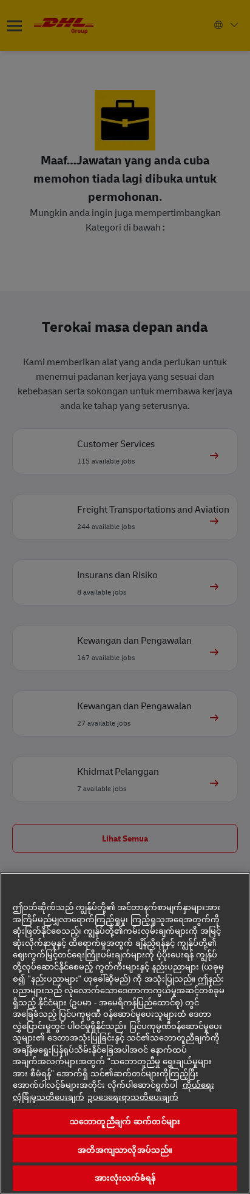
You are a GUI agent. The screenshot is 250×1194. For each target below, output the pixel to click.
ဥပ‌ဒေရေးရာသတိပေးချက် (132, 1097)
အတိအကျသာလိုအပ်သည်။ (125, 1150)
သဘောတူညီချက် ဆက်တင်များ (125, 1121)
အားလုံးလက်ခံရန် (125, 1177)
